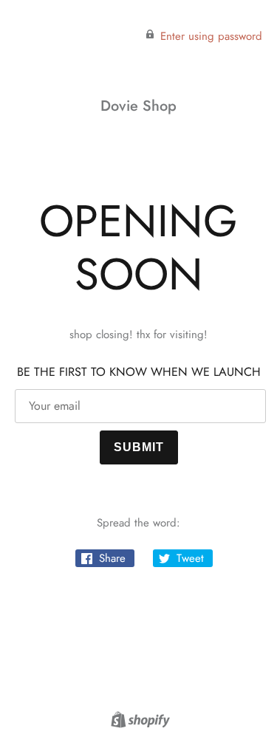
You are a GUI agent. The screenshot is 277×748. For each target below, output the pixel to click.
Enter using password (211, 36)
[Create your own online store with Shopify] (138, 722)
